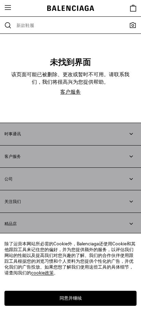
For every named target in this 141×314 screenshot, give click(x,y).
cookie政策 (42, 272)
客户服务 (70, 91)
